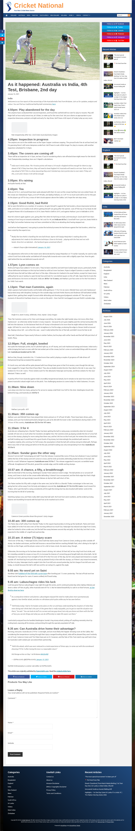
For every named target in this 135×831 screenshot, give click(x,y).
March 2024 (108, 386)
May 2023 (107, 420)
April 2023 (107, 423)
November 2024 (109, 360)
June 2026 (107, 323)
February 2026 (108, 330)
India (28, 15)
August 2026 (108, 316)
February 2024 (108, 390)
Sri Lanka (64, 15)
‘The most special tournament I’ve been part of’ (100, 776)
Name (10, 722)
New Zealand (54, 15)
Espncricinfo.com (42, 671)
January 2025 (108, 353)
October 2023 (108, 403)
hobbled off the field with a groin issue (33, 573)
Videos (78, 15)
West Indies (107, 300)
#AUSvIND (44, 654)
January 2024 (108, 393)
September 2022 (109, 446)
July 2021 (107, 493)
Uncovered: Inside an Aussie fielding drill (98, 789)
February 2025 (108, 350)
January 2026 (108, 333)
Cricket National (39, 5)
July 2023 (107, 413)
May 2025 (107, 343)
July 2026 (107, 320)
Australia (21, 15)
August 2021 (108, 490)
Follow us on (115, 24)
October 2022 (108, 443)
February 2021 (108, 510)
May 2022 (107, 460)
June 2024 (107, 376)
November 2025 (109, 336)
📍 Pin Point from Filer (92, 780)
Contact (86, 15)
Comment (12, 698)
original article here (63, 671)
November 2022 (109, 440)
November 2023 (109, 400)
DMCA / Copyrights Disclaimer (56, 787)
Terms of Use (101, 821)
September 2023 (109, 406)
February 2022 (108, 470)
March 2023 (108, 426)
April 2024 (107, 383)
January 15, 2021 (42, 659)
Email (10, 733)
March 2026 (108, 326)
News (105, 284)
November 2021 (109, 480)
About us (49, 780)
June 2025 (107, 340)
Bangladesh (108, 270)
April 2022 (107, 463)
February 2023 (108, 430)
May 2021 (107, 500)
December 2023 (109, 396)
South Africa (44, 15)
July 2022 (107, 453)
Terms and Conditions (53, 793)
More (71, 15)
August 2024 (108, 370)
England (13, 15)
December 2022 (109, 436)
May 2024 (107, 380)
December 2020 (109, 516)
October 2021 (108, 483)
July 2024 (107, 373)
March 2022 (108, 466)
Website (11, 743)
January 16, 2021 (44, 247)
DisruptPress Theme (75, 825)
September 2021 (109, 486)
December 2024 (109, 356)
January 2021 (108, 513)
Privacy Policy (50, 790)
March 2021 (108, 506)
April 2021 (107, 503)
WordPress (63, 825)
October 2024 (108, 363)
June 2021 (107, 496)
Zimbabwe (107, 303)
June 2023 (107, 416)
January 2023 (108, 433)
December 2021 (109, 476)
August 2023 (108, 410)
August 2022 (108, 450)
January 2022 (108, 473)
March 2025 (108, 346)
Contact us (50, 776)
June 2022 (107, 456)
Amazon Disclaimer (52, 783)
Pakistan (35, 15)
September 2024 (109, 366)
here (54, 104)
